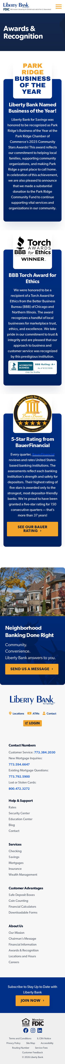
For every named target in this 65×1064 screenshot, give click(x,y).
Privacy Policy (13, 1043)
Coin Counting (18, 901)
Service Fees (41, 1048)
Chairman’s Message (22, 939)
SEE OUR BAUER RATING (32, 529)
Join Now (31, 1001)
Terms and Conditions (20, 1038)
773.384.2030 (44, 752)
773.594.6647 (19, 764)
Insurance (15, 869)
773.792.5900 (19, 776)
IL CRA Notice (44, 1038)
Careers (14, 962)
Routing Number (20, 1048)
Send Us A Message (29, 669)
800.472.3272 (19, 788)
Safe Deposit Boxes (22, 895)
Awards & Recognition (24, 950)
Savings (14, 857)
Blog (12, 825)
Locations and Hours (22, 956)
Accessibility (47, 1043)
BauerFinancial (43, 454)
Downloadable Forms (23, 912)
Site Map (30, 1043)
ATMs (35, 713)
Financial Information (23, 944)
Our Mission (16, 933)
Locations (18, 713)
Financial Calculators (22, 907)
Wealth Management (23, 875)
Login (34, 723)
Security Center (19, 813)
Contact (51, 713)
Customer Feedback (32, 1052)
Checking (15, 851)
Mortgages (16, 863)
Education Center (20, 819)
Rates (12, 807)
